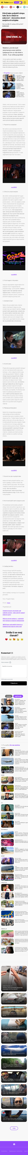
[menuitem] (25, 2)
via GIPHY (14, 187)
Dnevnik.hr (6, 7)
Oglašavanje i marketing (15, 1151)
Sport (21, 7)
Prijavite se (14, 683)
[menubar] (25, 2)
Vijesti (14, 7)
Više (14, 1128)
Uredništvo (4, 1151)
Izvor (8, 603)
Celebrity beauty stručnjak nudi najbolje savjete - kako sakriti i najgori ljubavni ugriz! (14, 612)
